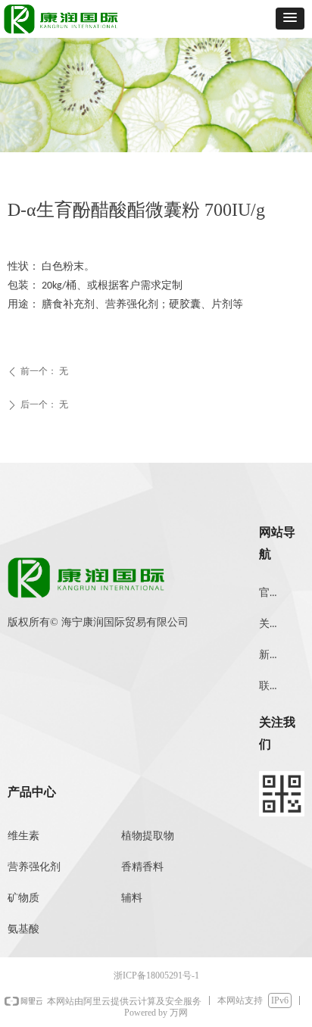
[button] (290, 19)
